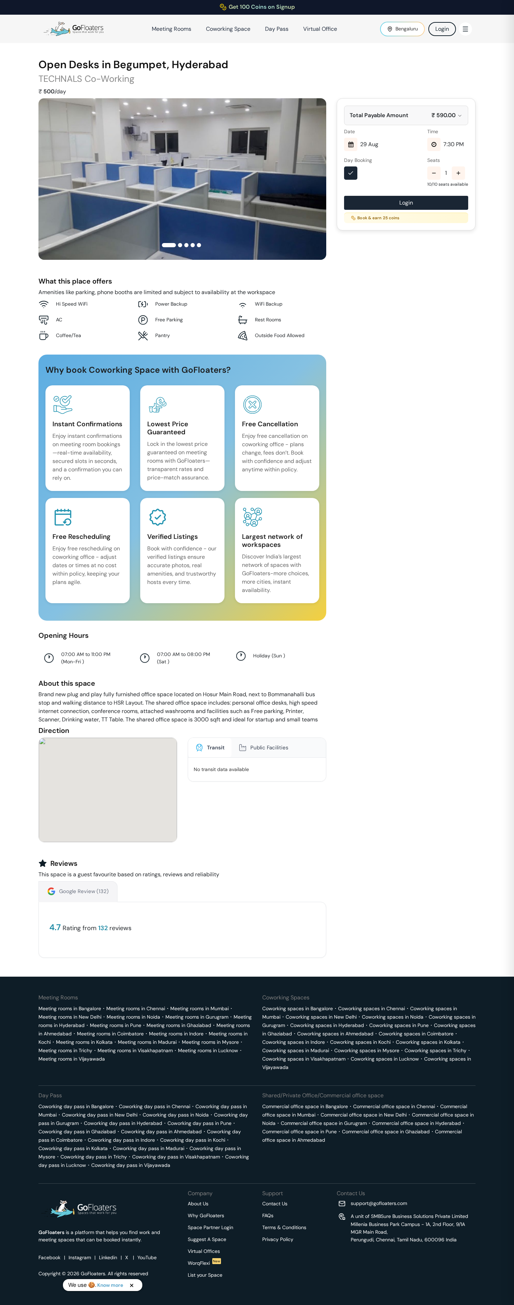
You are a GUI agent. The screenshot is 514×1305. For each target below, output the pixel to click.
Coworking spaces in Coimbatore (416, 1034)
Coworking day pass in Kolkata (73, 1148)
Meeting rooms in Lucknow (208, 1050)
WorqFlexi (204, 1263)
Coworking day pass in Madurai (148, 1148)
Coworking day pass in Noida (176, 1115)
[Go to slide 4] (193, 245)
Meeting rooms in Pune (115, 1025)
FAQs (267, 1215)
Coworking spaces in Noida (392, 1017)
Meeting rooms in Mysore (210, 1042)
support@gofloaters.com (379, 1203)
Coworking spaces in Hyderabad (327, 1025)
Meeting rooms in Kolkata (84, 1042)
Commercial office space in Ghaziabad (386, 1131)
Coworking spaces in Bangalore (297, 1008)
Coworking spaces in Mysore (366, 1050)
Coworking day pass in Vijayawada (130, 1165)
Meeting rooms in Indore (176, 1034)
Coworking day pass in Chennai (154, 1106)
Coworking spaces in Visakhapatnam (303, 1059)
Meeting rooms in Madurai (147, 1042)
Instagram (80, 1257)
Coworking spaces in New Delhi (321, 1017)
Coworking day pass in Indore (121, 1140)
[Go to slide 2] (180, 245)
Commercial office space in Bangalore (305, 1106)
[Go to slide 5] (199, 245)
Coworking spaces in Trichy (435, 1050)
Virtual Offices (204, 1251)
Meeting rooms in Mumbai (199, 1008)
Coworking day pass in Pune (199, 1123)
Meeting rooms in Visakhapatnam (135, 1050)
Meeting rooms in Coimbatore (110, 1034)
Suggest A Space (207, 1239)
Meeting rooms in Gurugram (196, 1017)
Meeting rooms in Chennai (135, 1008)
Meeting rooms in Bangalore (69, 1008)
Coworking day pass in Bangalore (76, 1106)
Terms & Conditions (284, 1227)
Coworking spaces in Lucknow (385, 1059)
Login (442, 29)
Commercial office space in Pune (299, 1131)
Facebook (49, 1257)
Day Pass (276, 29)
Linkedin (108, 1257)
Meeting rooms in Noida (133, 1017)
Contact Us (274, 1203)
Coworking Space (228, 29)
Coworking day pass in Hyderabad (123, 1123)
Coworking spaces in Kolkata (428, 1042)
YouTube (147, 1257)
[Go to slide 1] (169, 245)
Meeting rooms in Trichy (65, 1050)
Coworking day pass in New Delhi (99, 1115)
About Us (198, 1203)
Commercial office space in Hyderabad (416, 1123)
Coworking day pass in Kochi (192, 1140)
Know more (110, 1285)
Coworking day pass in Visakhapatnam (176, 1157)
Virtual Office (320, 29)
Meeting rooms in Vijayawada (71, 1059)
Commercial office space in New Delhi (364, 1115)
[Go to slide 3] (186, 245)
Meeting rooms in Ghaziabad (179, 1025)
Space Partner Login (210, 1227)
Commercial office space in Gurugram (324, 1123)
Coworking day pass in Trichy (93, 1157)
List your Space (205, 1275)
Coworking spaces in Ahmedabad (335, 1034)
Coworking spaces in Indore (293, 1042)
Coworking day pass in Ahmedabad (161, 1131)
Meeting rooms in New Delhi (69, 1017)
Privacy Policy (277, 1239)
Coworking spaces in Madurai (295, 1050)
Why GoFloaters (206, 1215)
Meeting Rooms (171, 29)
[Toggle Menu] (465, 29)
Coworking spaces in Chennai (371, 1008)
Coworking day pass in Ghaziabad (77, 1131)
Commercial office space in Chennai (394, 1106)
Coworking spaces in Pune (399, 1025)
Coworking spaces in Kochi (360, 1042)
